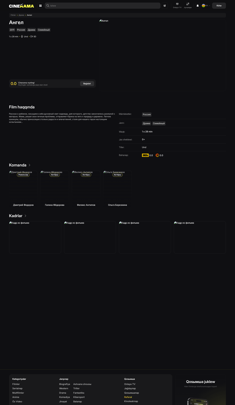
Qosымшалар (131, 392)
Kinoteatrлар (131, 401)
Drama (62, 392)
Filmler (13, 15)
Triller (76, 388)
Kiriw (219, 5)
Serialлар (17, 388)
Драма (21, 15)
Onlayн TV (129, 384)
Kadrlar (15, 215)
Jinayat (63, 401)
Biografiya (64, 384)
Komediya (64, 397)
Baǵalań (87, 83)
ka (207, 5)
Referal (128, 397)
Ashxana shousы (82, 384)
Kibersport (79, 397)
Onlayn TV (177, 7)
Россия (21, 29)
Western (63, 388)
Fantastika (78, 392)
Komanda (17, 165)
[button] (35, 237)
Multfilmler (18, 392)
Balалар (77, 401)
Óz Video (17, 401)
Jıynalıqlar (188, 7)
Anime (15, 397)
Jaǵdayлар (130, 388)
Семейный (44, 29)
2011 (12, 29)
